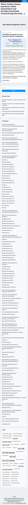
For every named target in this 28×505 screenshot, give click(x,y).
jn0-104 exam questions (16, 441)
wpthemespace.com (21, 503)
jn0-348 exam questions (20, 451)
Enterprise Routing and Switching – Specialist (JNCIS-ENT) (12, 333)
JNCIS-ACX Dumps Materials (8, 294)
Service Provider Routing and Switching (11, 405)
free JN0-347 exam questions (17, 433)
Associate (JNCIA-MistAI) (8, 157)
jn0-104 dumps (7, 441)
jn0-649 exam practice (7, 250)
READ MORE (5, 80)
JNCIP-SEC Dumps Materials (8, 262)
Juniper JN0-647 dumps (6, 476)
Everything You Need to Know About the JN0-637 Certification (12, 35)
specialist (4, 67)
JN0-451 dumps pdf (6, 189)
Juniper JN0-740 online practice (9, 305)
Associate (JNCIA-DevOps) (8, 153)
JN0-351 (4, 340)
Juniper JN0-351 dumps (7, 352)
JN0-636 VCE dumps (7, 282)
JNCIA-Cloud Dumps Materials (9, 142)
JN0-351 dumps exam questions (9, 344)
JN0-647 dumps (8, 465)
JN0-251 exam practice (7, 169)
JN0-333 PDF (23, 444)
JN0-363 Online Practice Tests (9, 393)
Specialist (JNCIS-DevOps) (8, 321)
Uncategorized (5, 424)
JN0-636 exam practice (7, 271)
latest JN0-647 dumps (13, 480)
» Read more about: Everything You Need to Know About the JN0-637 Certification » (14, 77)
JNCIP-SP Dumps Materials (8, 290)
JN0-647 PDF (15, 465)
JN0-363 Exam (5, 381)
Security (4, 365)
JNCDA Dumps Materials (7, 124)
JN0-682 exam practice (7, 221)
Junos (3, 416)
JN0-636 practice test (7, 280)
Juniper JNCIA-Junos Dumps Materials (11, 410)
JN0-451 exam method (7, 196)
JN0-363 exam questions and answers (11, 386)
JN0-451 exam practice (7, 198)
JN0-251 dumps (5, 162)
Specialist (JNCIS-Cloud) (7, 314)
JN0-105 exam (5, 414)
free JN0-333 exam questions (7, 433)
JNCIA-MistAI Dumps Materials (9, 156)
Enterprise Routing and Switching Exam (11, 237)
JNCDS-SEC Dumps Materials (9, 138)
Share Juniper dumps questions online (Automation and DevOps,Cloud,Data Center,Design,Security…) (13, 9)
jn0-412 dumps (8, 460)
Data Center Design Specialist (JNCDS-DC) (12, 132)
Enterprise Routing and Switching (9, 330)
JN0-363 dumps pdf (6, 377)
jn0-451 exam (5, 194)
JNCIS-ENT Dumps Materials (8, 324)
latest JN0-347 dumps (5, 478)
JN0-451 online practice (7, 203)
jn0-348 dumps (8, 452)
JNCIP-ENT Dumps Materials (8, 235)
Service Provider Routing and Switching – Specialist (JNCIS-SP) (14, 398)
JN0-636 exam (5, 269)
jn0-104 (15, 438)
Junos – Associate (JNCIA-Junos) (9, 418)
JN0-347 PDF (15, 447)
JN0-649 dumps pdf (6, 246)
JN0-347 (3, 447)
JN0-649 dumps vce (6, 248)
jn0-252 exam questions (7, 182)
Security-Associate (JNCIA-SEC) (9, 212)
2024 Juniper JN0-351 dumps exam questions (12, 327)
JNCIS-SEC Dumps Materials (8, 364)
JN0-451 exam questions (7, 200)
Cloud (3, 309)
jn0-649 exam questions (7, 253)
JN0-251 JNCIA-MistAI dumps (9, 173)
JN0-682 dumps (5, 219)
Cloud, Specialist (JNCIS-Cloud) (9, 312)
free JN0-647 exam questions (7, 437)
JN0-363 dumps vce (6, 379)
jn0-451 (3, 185)
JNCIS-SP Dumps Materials (8, 373)
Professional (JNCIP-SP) (7, 291)
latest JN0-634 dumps (5, 480)
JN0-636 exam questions (7, 273)
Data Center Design (6, 130)
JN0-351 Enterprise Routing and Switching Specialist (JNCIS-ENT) (12, 347)
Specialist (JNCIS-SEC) (7, 370)
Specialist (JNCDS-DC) (7, 135)
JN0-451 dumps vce (6, 191)
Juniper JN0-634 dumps (15, 474)
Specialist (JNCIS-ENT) (7, 356)
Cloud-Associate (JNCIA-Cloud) (9, 146)
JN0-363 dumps (5, 374)
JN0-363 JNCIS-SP (6, 388)
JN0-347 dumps (8, 447)
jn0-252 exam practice (7, 180)
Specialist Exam (5, 407)
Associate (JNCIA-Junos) (7, 412)
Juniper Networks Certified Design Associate (12, 126)
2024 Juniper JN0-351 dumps (8, 325)
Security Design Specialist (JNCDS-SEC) (11, 139)
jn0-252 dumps (5, 175)
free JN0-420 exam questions (7, 435)
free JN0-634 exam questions (17, 435)
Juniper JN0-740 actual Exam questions (11, 298)
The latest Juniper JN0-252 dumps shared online (13, 111)
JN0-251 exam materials (7, 166)
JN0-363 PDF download (7, 395)
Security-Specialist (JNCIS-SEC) (9, 368)
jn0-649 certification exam (8, 241)
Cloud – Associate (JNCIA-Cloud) (9, 144)
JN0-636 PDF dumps (7, 278)
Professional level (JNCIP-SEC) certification (12, 52)
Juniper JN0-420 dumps (6, 474)
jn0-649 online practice (7, 257)
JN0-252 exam (5, 178)
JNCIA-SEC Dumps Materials (8, 210)
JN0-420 (11, 463)
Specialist (4, 354)
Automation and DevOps (7, 318)
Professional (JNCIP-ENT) (8, 259)
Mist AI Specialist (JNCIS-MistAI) (9, 361)
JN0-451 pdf (4, 205)
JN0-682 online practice (7, 228)
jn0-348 (21, 448)
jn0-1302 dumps (7, 469)
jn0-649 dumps (5, 244)
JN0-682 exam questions (7, 223)
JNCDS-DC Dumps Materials (8, 129)
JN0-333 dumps (17, 444)
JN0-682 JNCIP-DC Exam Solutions (10, 225)
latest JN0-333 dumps (14, 476)
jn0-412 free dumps (5, 463)
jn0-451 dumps (5, 187)
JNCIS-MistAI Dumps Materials (9, 359)
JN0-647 (3, 465)
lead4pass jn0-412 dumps (16, 482)
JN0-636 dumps (5, 266)
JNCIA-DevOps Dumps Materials (9, 149)
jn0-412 (13, 456)
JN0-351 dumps (5, 342)
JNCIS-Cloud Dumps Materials (9, 308)
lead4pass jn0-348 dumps (6, 482)
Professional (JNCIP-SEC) (7, 32)
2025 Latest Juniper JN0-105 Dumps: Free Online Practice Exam (13, 108)
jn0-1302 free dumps (17, 468)
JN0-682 (4, 216)
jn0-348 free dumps (5, 455)
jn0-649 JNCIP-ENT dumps (8, 255)
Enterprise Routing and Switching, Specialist (12, 337)
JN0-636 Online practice (7, 275)
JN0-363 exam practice (7, 384)
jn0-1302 (21, 466)
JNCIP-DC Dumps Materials (8, 215)
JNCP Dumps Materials (7, 403)
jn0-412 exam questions (20, 459)
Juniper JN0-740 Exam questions (9, 303)
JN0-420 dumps (16, 463)
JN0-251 (4, 159)
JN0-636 (4, 264)
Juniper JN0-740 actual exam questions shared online (13, 114)
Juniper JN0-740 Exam (7, 300)
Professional (5, 232)
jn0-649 (3, 239)
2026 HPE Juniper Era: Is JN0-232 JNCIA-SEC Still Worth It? (14, 100)
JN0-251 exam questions (7, 171)
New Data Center (6, 230)
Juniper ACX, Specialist (7, 296)
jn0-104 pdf (5, 445)
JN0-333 (12, 444)
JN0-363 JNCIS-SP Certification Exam (11, 390)
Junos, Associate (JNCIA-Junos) (9, 421)
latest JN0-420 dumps (13, 478)
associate (23, 65)
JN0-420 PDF (22, 463)
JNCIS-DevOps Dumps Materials (9, 317)
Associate (4, 150)
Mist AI (3, 207)
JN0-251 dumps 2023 (7, 164)
